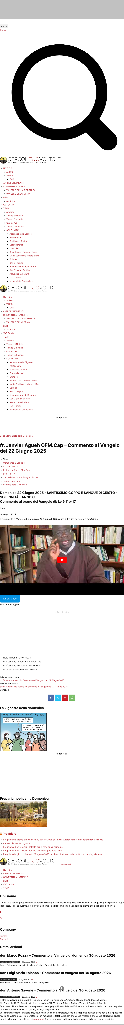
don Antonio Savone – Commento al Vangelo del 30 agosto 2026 (52, 990)
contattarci (38, 1019)
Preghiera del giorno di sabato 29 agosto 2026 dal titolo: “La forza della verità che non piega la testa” (53, 854)
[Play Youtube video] (62, 560)
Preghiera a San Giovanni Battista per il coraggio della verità (32, 850)
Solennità (4, 435)
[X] (58, 698)
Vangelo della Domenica (21, 435)
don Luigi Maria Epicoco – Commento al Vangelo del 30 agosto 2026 (55, 973)
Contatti (4, 939)
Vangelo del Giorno (8, 979)
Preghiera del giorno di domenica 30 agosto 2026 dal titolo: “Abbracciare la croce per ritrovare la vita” (53, 839)
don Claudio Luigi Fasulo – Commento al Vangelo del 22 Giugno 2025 (34, 686)
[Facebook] (51, 698)
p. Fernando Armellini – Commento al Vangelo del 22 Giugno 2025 (32, 680)
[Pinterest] (65, 698)
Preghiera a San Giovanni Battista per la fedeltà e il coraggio (33, 847)
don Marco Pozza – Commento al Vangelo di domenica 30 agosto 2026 (57, 955)
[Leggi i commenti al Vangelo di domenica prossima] (23, 826)
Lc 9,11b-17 (67, 501)
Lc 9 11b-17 (9, 473)
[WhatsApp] (72, 698)
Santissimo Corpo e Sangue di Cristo (21, 477)
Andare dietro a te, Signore (16, 843)
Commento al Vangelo (14, 462)
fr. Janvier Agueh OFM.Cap (16, 470)
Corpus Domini (10, 466)
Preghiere (9, 833)
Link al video (10, 598)
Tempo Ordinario (11, 481)
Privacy (3, 936)
